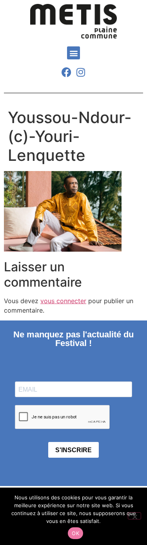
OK (75, 533)
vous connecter (63, 301)
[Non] (134, 515)
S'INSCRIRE (73, 450)
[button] (73, 52)
